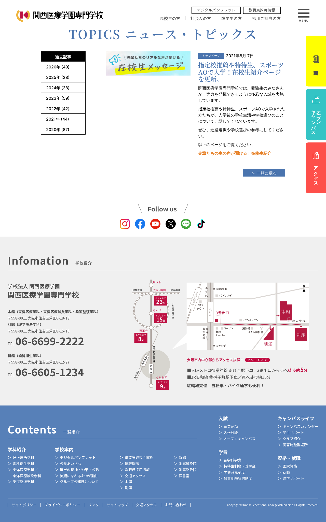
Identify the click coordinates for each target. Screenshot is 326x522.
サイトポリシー (24, 505)
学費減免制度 (234, 472)
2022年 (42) (58, 108)
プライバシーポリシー (62, 505)
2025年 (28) (58, 77)
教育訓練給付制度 (238, 478)
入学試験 (231, 432)
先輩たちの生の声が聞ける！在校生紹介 (234, 153)
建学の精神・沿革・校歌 (79, 469)
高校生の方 (170, 18)
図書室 (184, 475)
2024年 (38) (58, 87)
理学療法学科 (23, 457)
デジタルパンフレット (216, 9)
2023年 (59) (58, 98)
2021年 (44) (57, 119)
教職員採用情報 (262, 9)
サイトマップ (117, 505)
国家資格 (290, 466)
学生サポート (293, 432)
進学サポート (293, 478)
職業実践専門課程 (139, 457)
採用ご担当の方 (266, 18)
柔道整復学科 (23, 481)
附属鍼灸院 (188, 463)
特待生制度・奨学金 (240, 466)
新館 (182, 457)
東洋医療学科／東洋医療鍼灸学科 (27, 472)
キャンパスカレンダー (300, 426)
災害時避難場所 (295, 444)
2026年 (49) (58, 66)
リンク (93, 505)
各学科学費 (232, 459)
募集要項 (231, 426)
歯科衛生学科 (23, 463)
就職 (286, 472)
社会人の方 (201, 18)
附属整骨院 (188, 469)
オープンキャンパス (239, 438)
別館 (128, 487)
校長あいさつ (70, 463)
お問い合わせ (175, 505)
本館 (128, 481)
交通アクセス (135, 475)
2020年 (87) (57, 129)
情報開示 (132, 463)
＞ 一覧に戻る (264, 173)
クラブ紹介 (292, 438)
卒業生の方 (231, 18)
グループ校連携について (79, 481)
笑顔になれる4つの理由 (79, 475)
